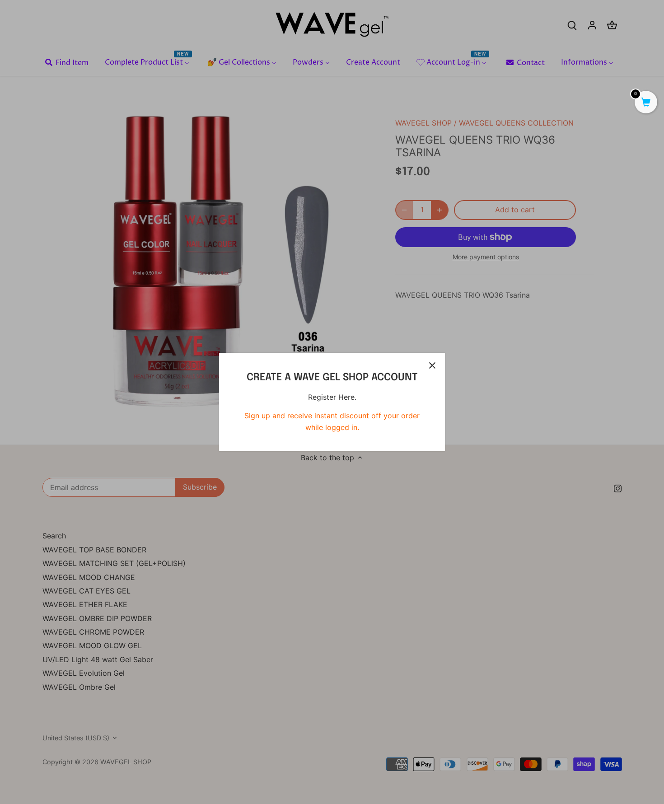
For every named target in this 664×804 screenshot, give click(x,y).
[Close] (432, 365)
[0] (646, 103)
